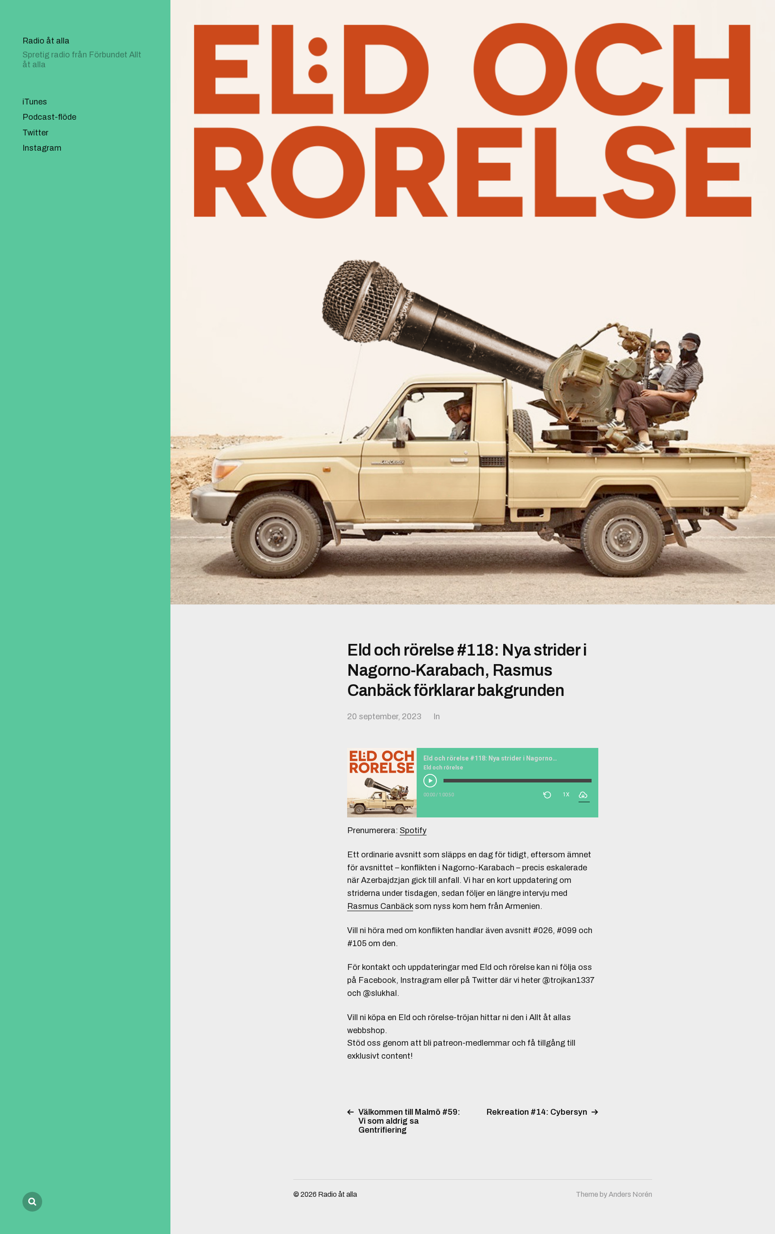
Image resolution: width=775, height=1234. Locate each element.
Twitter (35, 132)
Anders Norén (630, 1194)
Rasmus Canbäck (380, 906)
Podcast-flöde (49, 117)
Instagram (41, 147)
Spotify (413, 830)
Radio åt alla (46, 40)
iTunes (34, 101)
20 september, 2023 (384, 716)
